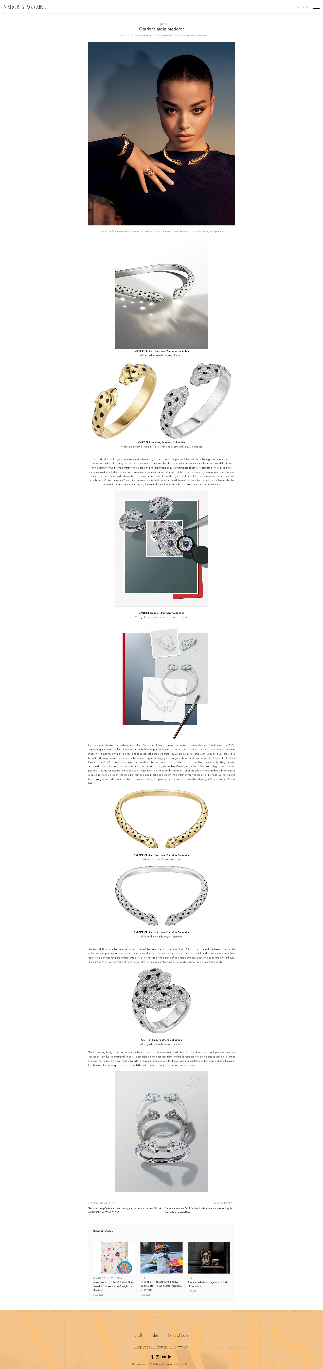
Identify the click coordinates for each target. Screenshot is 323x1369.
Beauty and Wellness (108, 1278)
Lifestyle (162, 24)
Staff (138, 1335)
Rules (154, 1335)
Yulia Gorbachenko (169, 35)
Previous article (102, 1203)
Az (305, 7)
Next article (223, 1203)
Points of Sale (177, 1335)
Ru (297, 7)
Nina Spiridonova (143, 35)
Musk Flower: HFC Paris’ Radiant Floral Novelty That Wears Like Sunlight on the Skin (113, 1286)
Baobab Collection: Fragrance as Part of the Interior (207, 1284)
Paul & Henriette (198, 35)
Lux (142, 1278)
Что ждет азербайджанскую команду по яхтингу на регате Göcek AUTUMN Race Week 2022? (124, 1210)
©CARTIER (184, 35)
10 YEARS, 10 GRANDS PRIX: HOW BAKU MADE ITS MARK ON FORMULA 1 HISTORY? (161, 1286)
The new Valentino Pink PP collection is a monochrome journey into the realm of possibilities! (199, 1210)
